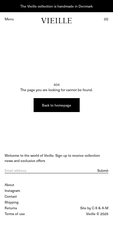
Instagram (12, 190)
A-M (105, 208)
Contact (11, 196)
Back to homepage (56, 105)
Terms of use (15, 213)
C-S (94, 208)
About (9, 184)
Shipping (12, 202)
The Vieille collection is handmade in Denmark (56, 6)
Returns (11, 208)
